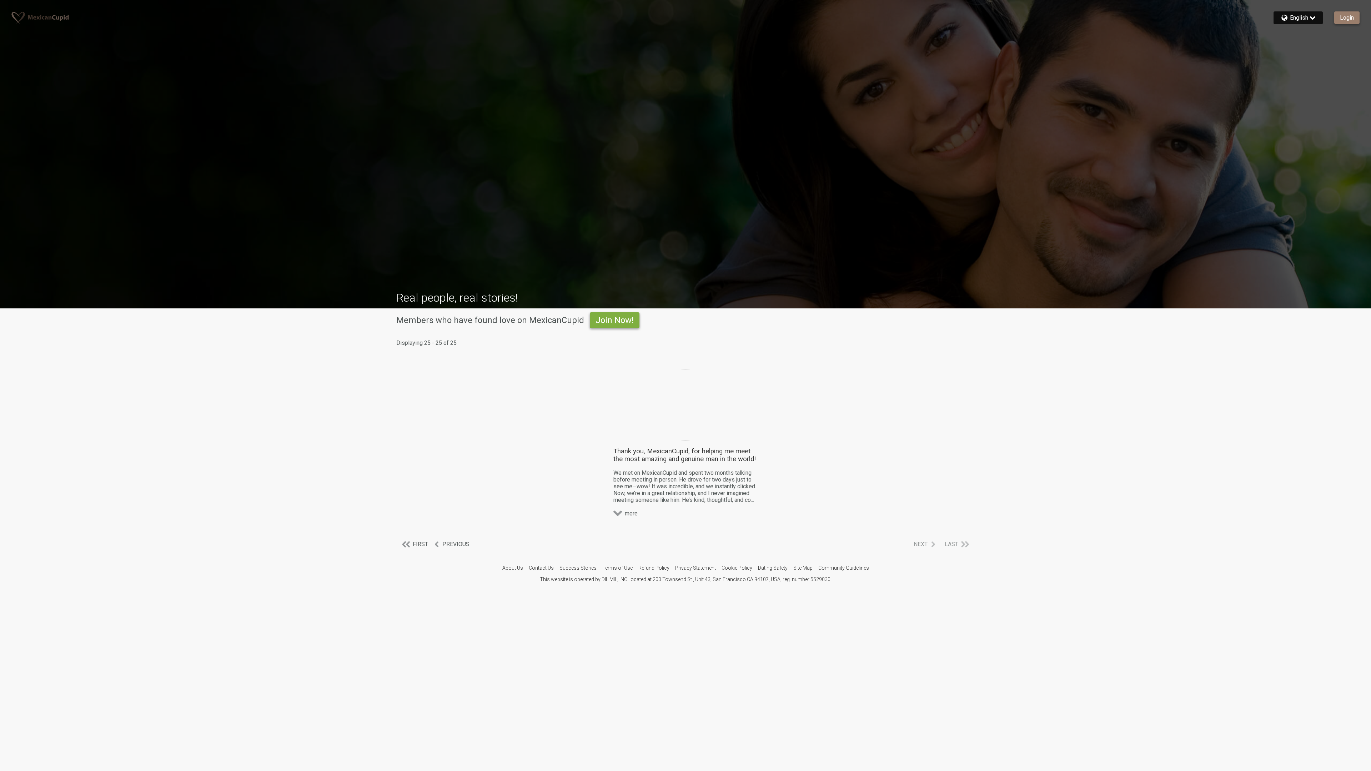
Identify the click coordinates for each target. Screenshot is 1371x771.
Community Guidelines (843, 568)
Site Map (803, 568)
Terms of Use (617, 568)
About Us (512, 568)
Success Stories (578, 568)
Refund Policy (653, 568)
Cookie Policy (737, 568)
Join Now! (615, 320)
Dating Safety (773, 568)
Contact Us (541, 568)
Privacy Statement (695, 568)
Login (1347, 17)
